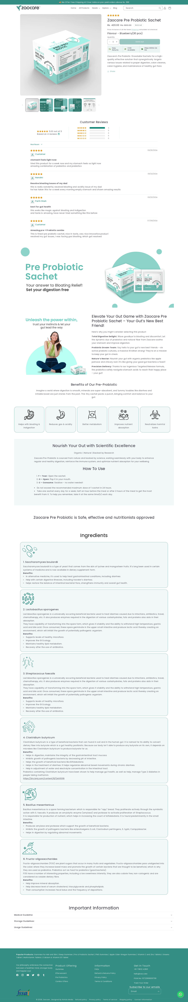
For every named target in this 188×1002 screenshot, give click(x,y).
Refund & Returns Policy (105, 973)
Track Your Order (141, 983)
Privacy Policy (101, 977)
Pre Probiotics (61, 977)
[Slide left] (22, 105)
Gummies (59, 969)
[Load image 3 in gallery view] (60, 105)
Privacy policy (95, 1000)
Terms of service (110, 1000)
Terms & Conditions (103, 981)
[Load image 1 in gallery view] (32, 105)
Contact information (143, 1000)
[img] (36, 150)
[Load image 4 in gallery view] (75, 105)
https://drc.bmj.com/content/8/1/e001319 (44, 778)
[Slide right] (99, 105)
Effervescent (61, 973)
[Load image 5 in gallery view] (89, 105)
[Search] (160, 8)
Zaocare (46, 1000)
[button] (96, 8)
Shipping (135, 30)
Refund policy (81, 1000)
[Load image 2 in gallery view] (46, 105)
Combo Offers (61, 981)
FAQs (97, 969)
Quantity (111, 37)
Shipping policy (126, 1000)
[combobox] (143, 8)
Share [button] (112, 71)
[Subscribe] (158, 991)
